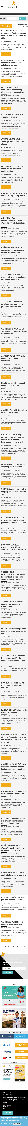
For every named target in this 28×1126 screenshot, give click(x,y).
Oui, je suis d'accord (6, 1123)
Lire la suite (6, 54)
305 (25, 946)
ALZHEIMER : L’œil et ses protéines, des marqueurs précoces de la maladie (12, 304)
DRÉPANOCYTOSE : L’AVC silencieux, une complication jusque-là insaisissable (13, 250)
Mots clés (3, 18)
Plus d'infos (15, 1120)
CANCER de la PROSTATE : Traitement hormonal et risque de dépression (14, 331)
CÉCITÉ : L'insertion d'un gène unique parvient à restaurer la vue (13, 491)
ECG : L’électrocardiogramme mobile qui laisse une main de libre (13, 631)
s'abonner (8, 1113)
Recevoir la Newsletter (14, 1032)
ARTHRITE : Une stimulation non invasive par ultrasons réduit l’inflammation (13, 820)
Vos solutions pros (21, 1057)
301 (9, 946)
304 (21, 946)
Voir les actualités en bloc (27, 26)
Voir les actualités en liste (23, 26)
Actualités (8, 13)
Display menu (2, 5)
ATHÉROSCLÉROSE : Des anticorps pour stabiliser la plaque (12, 141)
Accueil (3, 13)
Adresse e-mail (6, 966)
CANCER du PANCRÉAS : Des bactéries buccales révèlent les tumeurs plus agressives (13, 766)
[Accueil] (14, 3)
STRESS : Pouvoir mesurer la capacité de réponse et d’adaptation (13, 603)
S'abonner (8, 972)
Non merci (17, 1123)
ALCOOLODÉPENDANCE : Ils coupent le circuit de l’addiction (13, 358)
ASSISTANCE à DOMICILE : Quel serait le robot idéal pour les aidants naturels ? (13, 277)
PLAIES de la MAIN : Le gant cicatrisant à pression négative (13, 385)
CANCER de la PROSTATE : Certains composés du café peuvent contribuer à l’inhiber (13, 520)
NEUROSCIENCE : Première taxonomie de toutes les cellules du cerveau (12, 62)
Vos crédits (21, 1051)
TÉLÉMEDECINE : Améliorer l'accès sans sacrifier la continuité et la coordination (13, 658)
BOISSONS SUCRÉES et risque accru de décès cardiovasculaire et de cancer (13, 547)
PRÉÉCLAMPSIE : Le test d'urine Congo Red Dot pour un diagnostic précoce (12, 847)
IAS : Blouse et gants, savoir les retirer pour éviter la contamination (13, 168)
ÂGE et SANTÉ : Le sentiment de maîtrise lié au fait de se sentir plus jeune (13, 793)
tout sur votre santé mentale (21, 1045)
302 (13, 946)
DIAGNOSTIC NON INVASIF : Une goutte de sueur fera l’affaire (13, 685)
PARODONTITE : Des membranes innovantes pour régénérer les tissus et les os (13, 89)
